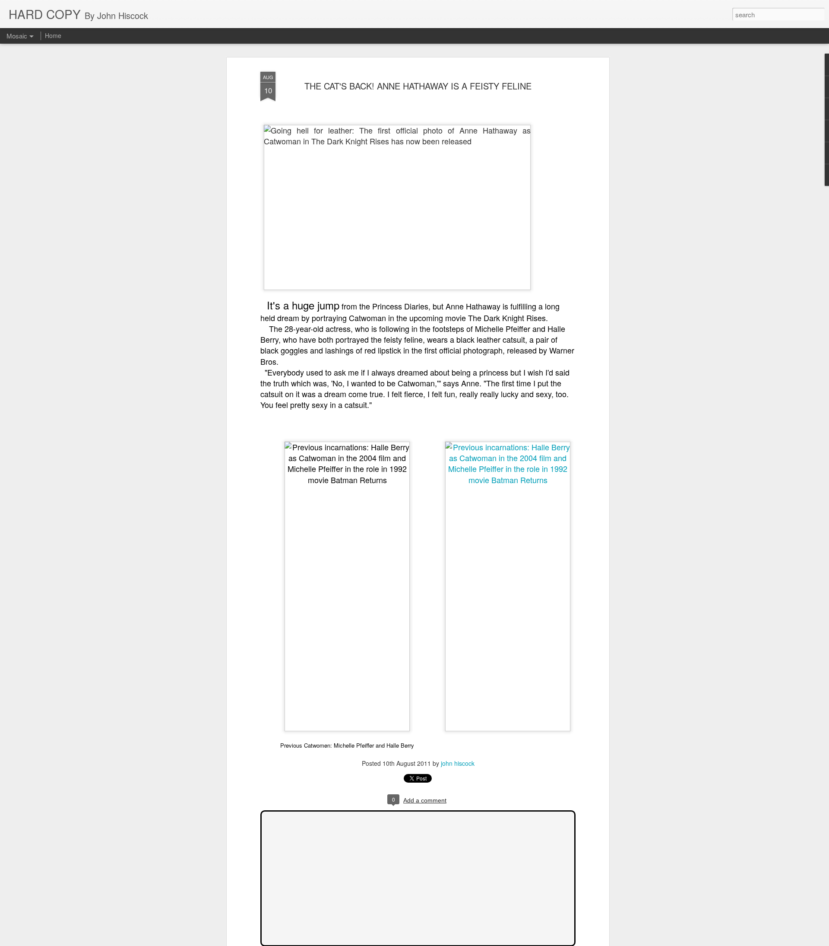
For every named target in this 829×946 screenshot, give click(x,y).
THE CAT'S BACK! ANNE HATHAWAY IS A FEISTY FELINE (418, 86)
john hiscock (458, 763)
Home (53, 35)
